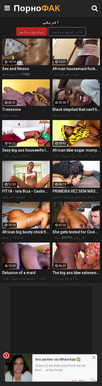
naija (26, 74)
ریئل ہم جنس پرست (80, 196)
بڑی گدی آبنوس (40, 278)
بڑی (5, 114)
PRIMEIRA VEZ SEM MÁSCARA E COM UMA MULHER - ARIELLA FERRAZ (76, 191)
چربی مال (60, 278)
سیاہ (74, 74)
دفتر (24, 155)
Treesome (11, 109)
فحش (5, 237)
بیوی (14, 114)
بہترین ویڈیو (31, 31)
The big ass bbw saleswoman (76, 273)
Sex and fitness (15, 69)
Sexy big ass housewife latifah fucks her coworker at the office (26, 150)
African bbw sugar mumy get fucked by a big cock (76, 150)
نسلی (21, 196)
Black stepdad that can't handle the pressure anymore (76, 109)
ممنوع (57, 196)
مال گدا (17, 237)
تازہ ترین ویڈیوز (67, 31)
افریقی (8, 196)
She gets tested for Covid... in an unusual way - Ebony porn (76, 232)
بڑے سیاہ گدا (64, 155)
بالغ (74, 278)
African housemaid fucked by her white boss (76, 69)
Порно (27, 8)
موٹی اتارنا (89, 155)
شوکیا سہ (60, 74)
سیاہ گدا (10, 155)
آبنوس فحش (11, 74)
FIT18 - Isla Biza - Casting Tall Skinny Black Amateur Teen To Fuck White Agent (26, 191)
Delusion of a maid (19, 273)
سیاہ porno (62, 237)
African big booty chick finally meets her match (26, 232)
